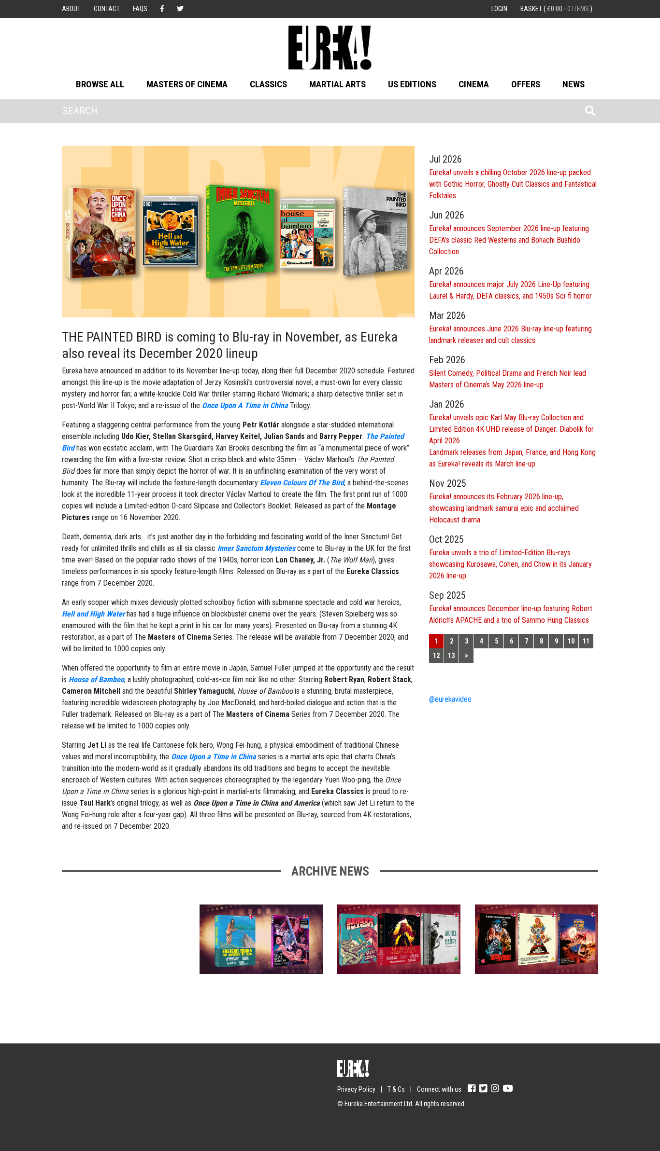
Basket (556, 9)
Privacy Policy (356, 1089)
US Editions (412, 84)
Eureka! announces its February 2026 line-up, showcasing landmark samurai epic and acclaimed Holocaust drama (504, 508)
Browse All (100, 84)
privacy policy (146, 1123)
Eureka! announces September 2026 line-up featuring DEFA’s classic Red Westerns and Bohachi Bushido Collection (509, 240)
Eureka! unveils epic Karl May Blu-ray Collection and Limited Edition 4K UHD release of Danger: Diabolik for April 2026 (511, 429)
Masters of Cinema (187, 84)
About (71, 9)
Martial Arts (337, 84)
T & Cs (396, 1089)
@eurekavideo (450, 699)
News (573, 84)
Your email (78, 1085)
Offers (525, 84)
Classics (268, 84)
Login (499, 9)
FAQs (140, 9)
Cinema (474, 84)
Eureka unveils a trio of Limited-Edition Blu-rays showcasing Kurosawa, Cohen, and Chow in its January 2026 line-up (510, 564)
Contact (107, 9)
